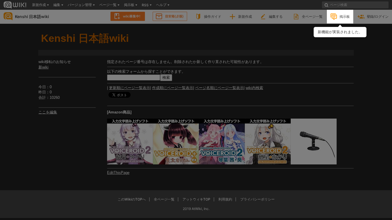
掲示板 (344, 16)
